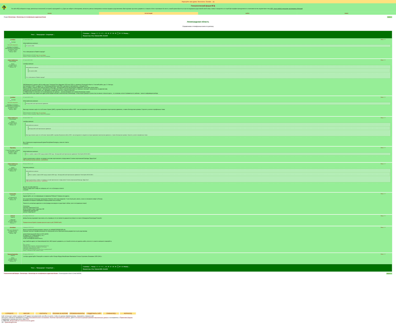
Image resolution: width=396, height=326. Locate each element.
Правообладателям (11, 322)
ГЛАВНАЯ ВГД (111, 313)
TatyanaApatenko (13, 254)
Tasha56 (105, 36)
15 (106, 33)
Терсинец (13, 148)
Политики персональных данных (60, 317)
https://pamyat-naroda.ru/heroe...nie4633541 (35, 160)
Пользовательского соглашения (39, 317)
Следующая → (50, 34)
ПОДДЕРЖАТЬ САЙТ (94, 313)
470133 (13, 216)
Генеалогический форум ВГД (203, 6)
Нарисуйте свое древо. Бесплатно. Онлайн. (197, 1)
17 (110, 33)
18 (113, 33)
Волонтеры (12, 17)
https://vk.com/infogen (41, 55)
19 (115, 33)
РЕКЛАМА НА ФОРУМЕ (60, 313)
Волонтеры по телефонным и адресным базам (31, 17)
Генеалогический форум (11, 273)
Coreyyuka (12, 194)
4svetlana (13, 227)
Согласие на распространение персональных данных (91, 317)
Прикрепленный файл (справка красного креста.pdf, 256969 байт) (42, 222)
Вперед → (127, 33)
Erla (92, 36)
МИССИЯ (26, 313)
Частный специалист (13, 44)
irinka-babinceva (13, 60)
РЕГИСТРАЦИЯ (148, 13)
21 (122, 33)
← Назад (92, 33)
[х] (213, 1)
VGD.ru (50, 13)
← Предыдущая (40, 34)
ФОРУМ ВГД (128, 313)
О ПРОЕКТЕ (9, 313)
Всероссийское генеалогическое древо (22, 320)
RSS (27, 319)
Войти (247, 13)
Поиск (346, 13)
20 (120, 33)
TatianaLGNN (98, 36)
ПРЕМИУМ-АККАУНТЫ (77, 313)
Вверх (382, 39)
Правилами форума (126, 317)
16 (108, 33)
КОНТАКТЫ (43, 313)
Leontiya (12, 39)
